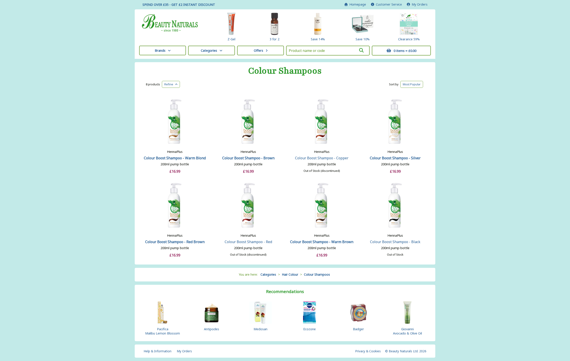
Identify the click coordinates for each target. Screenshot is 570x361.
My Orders (419, 4)
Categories (209, 50)
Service (389, 4)
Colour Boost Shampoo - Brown (248, 158)
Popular (412, 84)
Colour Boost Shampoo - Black (395, 241)
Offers (258, 50)
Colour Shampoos (285, 71)
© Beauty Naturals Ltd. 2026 (405, 351)
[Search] (361, 50)
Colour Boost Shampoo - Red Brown (175, 241)
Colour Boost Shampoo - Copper (321, 158)
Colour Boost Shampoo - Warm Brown (321, 241)
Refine (169, 84)
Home (357, 4)
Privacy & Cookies (368, 351)
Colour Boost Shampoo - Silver (395, 158)
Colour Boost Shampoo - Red (248, 241)
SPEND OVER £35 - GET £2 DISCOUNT (178, 4)
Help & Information (157, 351)
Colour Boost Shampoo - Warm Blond (175, 158)
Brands (160, 50)
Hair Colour (290, 274)
